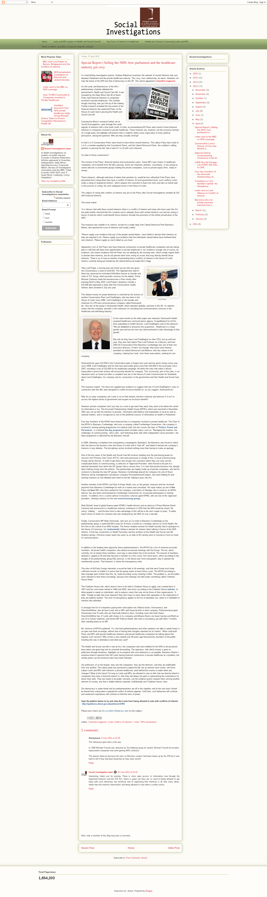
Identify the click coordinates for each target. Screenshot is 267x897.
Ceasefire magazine (166, 81)
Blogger (149, 891)
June (198, 115)
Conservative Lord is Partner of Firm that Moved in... (205, 146)
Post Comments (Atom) (136, 858)
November (200, 94)
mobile (48, 222)
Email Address (55, 201)
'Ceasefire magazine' (97, 722)
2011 (195, 224)
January (199, 219)
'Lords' (136, 722)
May (197, 119)
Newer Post (87, 848)
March (198, 210)
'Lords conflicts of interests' (120, 722)
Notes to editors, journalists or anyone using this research (67, 47)
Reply (91, 763)
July (197, 111)
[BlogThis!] (91, 717)
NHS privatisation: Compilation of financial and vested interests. (62, 76)
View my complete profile (53, 181)
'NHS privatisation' (148, 722)
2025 (195, 73)
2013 (195, 82)
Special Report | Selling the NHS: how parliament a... (206, 130)
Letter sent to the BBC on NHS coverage (55, 88)
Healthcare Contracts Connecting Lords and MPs (167, 41)
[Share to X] (94, 717)
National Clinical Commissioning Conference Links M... (207, 155)
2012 (195, 86)
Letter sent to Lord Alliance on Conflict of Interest (206, 193)
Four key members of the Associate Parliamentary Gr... (205, 174)
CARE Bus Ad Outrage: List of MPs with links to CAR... (206, 165)
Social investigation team (101, 772)
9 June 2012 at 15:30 (110, 738)
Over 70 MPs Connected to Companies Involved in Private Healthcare (55, 97)
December (200, 90)
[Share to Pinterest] (100, 717)
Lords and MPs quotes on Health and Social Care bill (77, 41)
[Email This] (88, 717)
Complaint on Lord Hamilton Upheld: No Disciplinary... (206, 183)
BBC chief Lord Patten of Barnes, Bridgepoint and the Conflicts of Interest (55, 64)
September (201, 102)
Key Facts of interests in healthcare (123, 41)
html (47, 213)
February (200, 214)
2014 (195, 77)
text (47, 218)
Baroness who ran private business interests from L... (204, 202)
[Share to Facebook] (97, 717)
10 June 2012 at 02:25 (128, 772)
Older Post (174, 848)
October (199, 98)
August (199, 106)
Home (44, 41)
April (197, 123)
